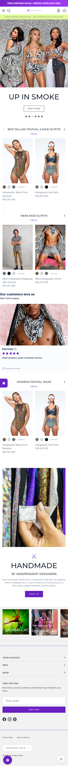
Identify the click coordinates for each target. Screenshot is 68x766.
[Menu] (3, 10)
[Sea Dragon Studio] (34, 10)
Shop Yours (34, 108)
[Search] (10, 10)
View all (34, 134)
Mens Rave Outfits (34, 215)
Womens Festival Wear (34, 381)
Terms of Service (23, 737)
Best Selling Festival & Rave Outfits (34, 129)
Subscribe (34, 709)
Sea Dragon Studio (16, 755)
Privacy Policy (8, 737)
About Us (34, 594)
